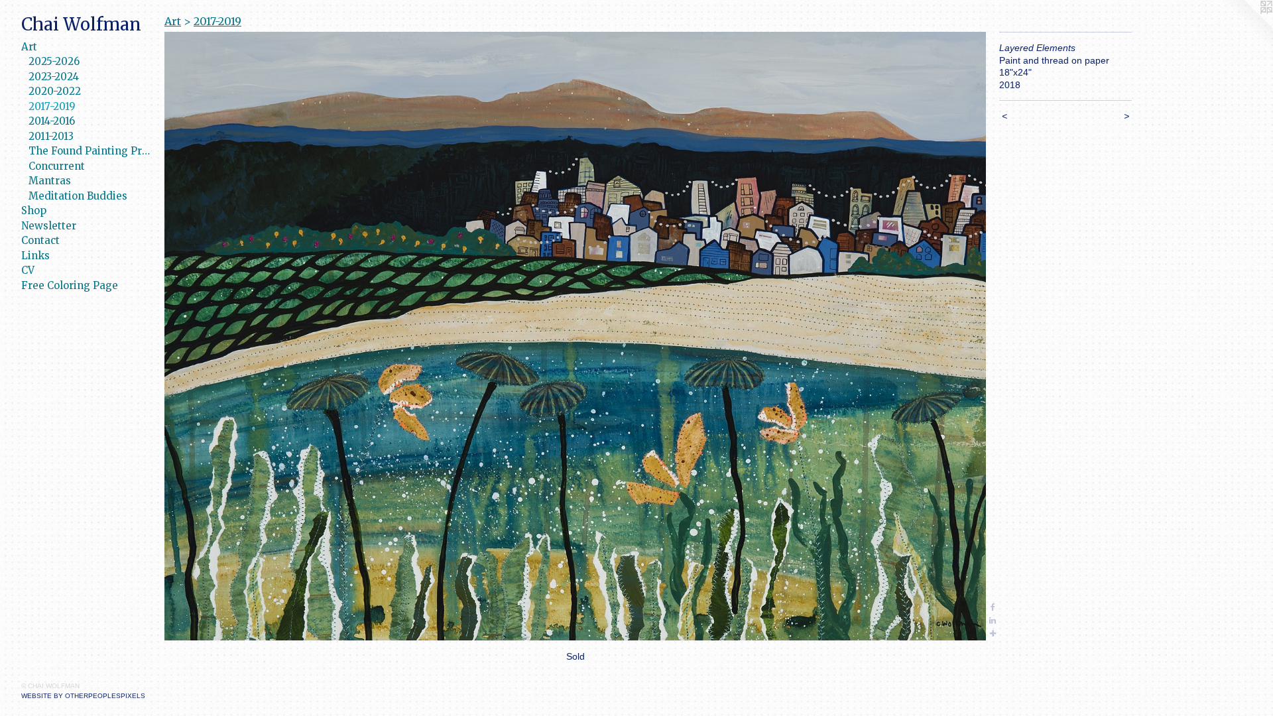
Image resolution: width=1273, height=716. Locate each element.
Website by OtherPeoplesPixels (83, 695)
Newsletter (48, 225)
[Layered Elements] (575, 336)
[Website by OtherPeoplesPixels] (1246, 26)
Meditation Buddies (78, 196)
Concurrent (57, 166)
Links (35, 255)
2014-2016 (52, 121)
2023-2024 (54, 76)
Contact (40, 240)
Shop (33, 210)
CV (27, 270)
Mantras (50, 180)
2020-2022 (55, 91)
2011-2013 (51, 136)
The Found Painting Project (91, 151)
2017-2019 (52, 106)
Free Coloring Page (69, 285)
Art (29, 46)
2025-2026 (54, 61)
